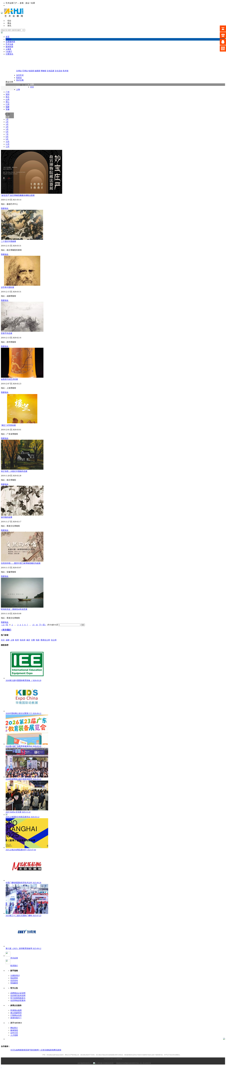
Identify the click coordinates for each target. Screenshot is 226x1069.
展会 (9, 23)
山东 (7, 99)
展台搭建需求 (16, 1013)
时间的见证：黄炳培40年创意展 (14, 609)
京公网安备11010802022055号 (104, 1063)
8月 (7, 137)
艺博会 (25, 71)
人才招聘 (14, 1035)
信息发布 (14, 981)
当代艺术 (20, 75)
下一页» (42, 625)
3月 (7, 124)
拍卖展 (31, 71)
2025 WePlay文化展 (13, 812)
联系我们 (14, 966)
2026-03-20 (36, 680)
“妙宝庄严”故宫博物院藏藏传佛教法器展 (18, 195)
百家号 (28, 1050)
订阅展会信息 (16, 1015)
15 (33, 625)
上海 (18, 89)
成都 (7, 640)
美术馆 (65, 71)
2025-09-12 (36, 948)
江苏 (7, 104)
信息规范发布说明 (17, 995)
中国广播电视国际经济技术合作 (19, 883)
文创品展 (50, 71)
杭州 (17, 640)
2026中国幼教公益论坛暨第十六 (19, 713)
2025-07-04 (31, 850)
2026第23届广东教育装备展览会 (19, 746)
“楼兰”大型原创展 (8, 425)
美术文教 (20, 80)
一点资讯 (42, 1050)
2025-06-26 (36, 883)
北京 (32, 87)
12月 (7, 147)
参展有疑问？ (16, 1018)
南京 (7, 97)
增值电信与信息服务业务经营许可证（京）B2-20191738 (133, 1063)
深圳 (7, 94)
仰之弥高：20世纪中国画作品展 (14, 471)
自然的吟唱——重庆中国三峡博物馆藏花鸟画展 (20, 563)
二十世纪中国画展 (8, 241)
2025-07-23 (36, 916)
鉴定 (28, 640)
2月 (7, 122)
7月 (7, 134)
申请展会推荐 (16, 1010)
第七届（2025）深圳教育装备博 (19, 948)
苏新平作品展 (6, 333)
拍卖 (38, 640)
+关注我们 (6, 630)
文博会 (19, 71)
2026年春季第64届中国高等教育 (19, 779)
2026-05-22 (36, 779)
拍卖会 (19, 78)
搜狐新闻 (50, 1050)
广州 (7, 92)
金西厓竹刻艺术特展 (9, 379)
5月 (7, 129)
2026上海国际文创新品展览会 (18, 817)
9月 (7, 139)
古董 (33, 640)
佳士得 (53, 640)
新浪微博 (35, 1050)
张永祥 (22, 640)
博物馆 (43, 71)
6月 (7, 132)
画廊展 (37, 71)
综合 (9, 21)
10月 (7, 142)
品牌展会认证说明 (17, 993)
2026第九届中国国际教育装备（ (19, 680)
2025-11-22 (26, 812)
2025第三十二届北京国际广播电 (19, 916)
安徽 (7, 109)
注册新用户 (15, 976)
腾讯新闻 (57, 1050)
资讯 (9, 26)
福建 (7, 107)
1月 (7, 119)
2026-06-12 (36, 713)
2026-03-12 (35, 817)
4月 (7, 127)
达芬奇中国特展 (7, 287)
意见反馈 (14, 958)
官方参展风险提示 (17, 998)
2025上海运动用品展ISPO (16, 850)
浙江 (7, 102)
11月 (7, 144)
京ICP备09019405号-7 (84, 1063)
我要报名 (4, 208)
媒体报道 (14, 1030)
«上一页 (4, 625)
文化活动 (58, 71)
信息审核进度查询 (17, 1000)
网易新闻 (21, 1050)
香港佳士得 (45, 640)
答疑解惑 (14, 983)
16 (36, 625)
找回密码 (14, 978)
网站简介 (14, 1028)
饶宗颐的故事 (6, 517)
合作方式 (14, 1033)
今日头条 (14, 1050)
